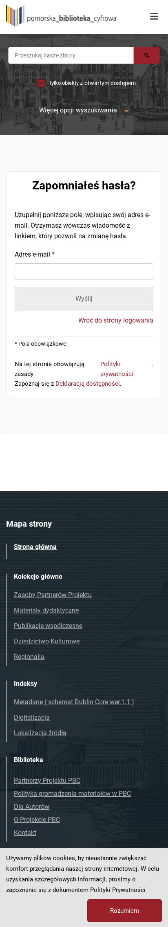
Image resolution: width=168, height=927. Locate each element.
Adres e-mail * (35, 254)
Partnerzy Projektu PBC (47, 780)
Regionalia (29, 657)
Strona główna (35, 547)
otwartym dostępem (110, 83)
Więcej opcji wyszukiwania (78, 110)
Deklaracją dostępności (87, 383)
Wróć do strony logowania (115, 320)
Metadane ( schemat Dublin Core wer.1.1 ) (74, 702)
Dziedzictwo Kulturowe (47, 641)
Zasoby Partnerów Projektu (53, 595)
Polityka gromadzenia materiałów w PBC (72, 793)
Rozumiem (124, 910)
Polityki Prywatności (118, 890)
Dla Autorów (31, 807)
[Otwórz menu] (154, 16)
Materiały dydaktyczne (46, 610)
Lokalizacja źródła (40, 733)
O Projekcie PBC (37, 820)
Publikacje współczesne (48, 626)
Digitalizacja (32, 717)
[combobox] (71, 55)
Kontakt (25, 833)
